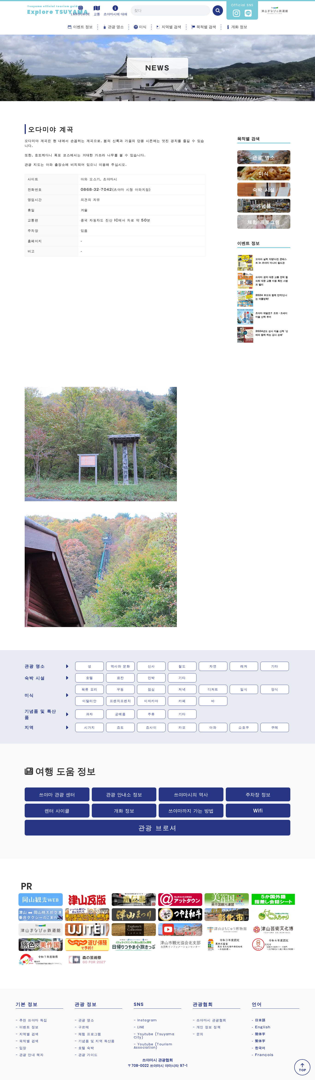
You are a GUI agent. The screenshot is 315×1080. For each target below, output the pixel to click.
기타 (274, 666)
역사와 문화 (120, 666)
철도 (182, 666)
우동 (120, 689)
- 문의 (198, 1034)
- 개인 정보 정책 (207, 1027)
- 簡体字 (259, 1034)
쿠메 (274, 727)
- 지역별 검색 (27, 1034)
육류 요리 (90, 689)
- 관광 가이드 (86, 1055)
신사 (151, 666)
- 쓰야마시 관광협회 (209, 1020)
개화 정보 (124, 810)
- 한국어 (259, 1048)
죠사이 (151, 727)
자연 (213, 666)
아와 (213, 727)
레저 (243, 666)
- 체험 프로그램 (88, 1034)
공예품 (120, 714)
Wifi (258, 810)
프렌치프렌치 (120, 701)
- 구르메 (82, 1027)
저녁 (182, 689)
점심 (151, 689)
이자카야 (151, 701)
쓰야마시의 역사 (191, 794)
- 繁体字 (259, 1041)
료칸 (120, 678)
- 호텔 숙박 (84, 1048)
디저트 (213, 689)
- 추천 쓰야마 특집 (31, 1020)
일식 (243, 689)
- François (263, 1055)
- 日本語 (259, 1020)
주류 (151, 714)
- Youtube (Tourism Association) (153, 1046)
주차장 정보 (258, 794)
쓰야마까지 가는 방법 (191, 810)
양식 (274, 689)
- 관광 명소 (84, 1020)
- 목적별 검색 (27, 1041)
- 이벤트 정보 (27, 1027)
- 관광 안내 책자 (30, 1055)
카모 (182, 727)
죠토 (120, 727)
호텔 (89, 678)
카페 (182, 701)
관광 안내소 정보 (124, 794)
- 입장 (21, 1048)
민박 (151, 678)
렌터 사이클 (57, 810)
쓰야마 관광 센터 (57, 794)
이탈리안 (89, 701)
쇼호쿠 (243, 727)
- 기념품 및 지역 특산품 (95, 1041)
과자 (89, 714)
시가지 (89, 727)
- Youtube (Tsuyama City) (154, 1036)
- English (261, 1027)
